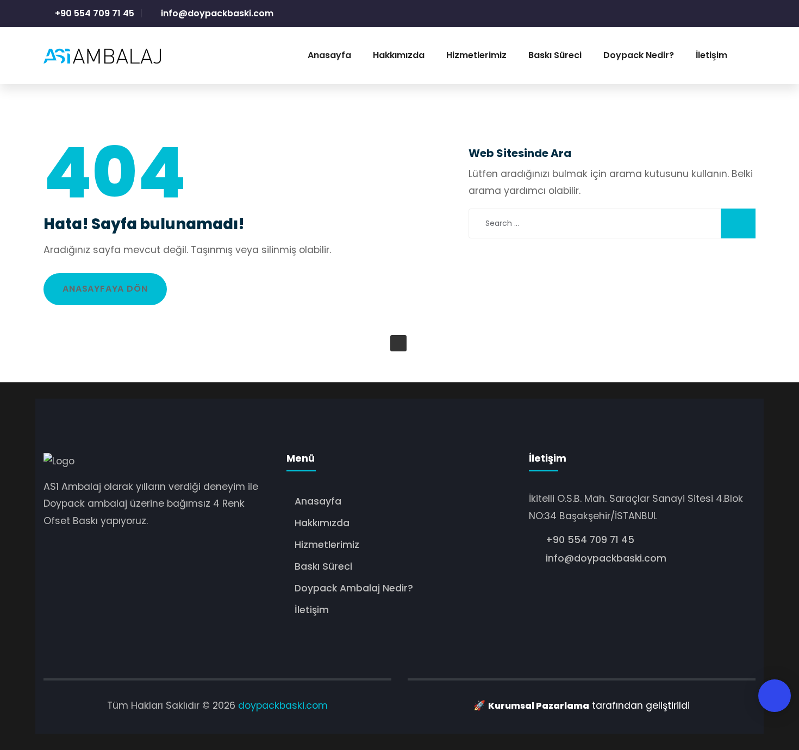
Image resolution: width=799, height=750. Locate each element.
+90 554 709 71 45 (93, 13)
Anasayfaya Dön (105, 288)
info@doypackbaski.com (216, 13)
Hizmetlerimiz (327, 544)
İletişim (312, 609)
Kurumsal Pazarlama (538, 705)
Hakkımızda (322, 523)
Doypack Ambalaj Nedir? (354, 588)
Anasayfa (318, 501)
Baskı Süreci (323, 566)
